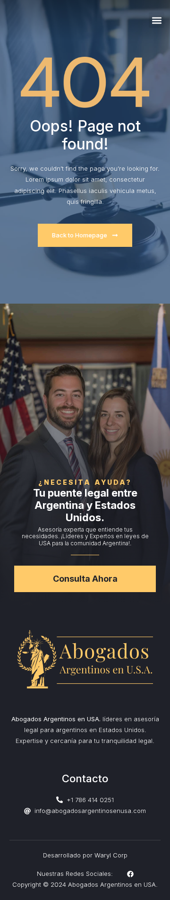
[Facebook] (130, 874)
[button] (156, 20)
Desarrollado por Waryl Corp (85, 855)
